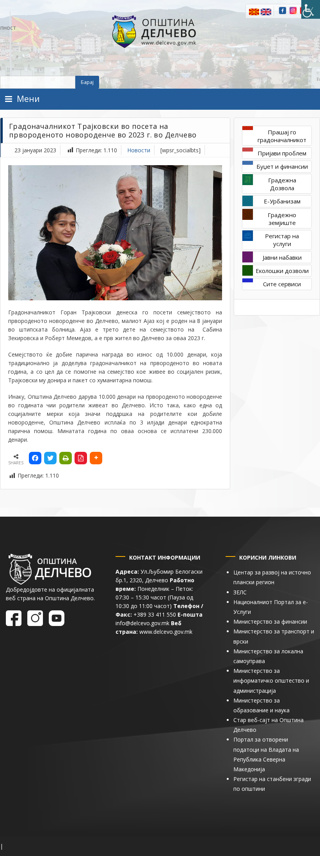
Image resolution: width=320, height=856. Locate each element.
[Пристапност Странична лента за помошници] (310, 9)
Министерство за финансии (270, 621)
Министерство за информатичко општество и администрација (271, 680)
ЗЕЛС (240, 592)
